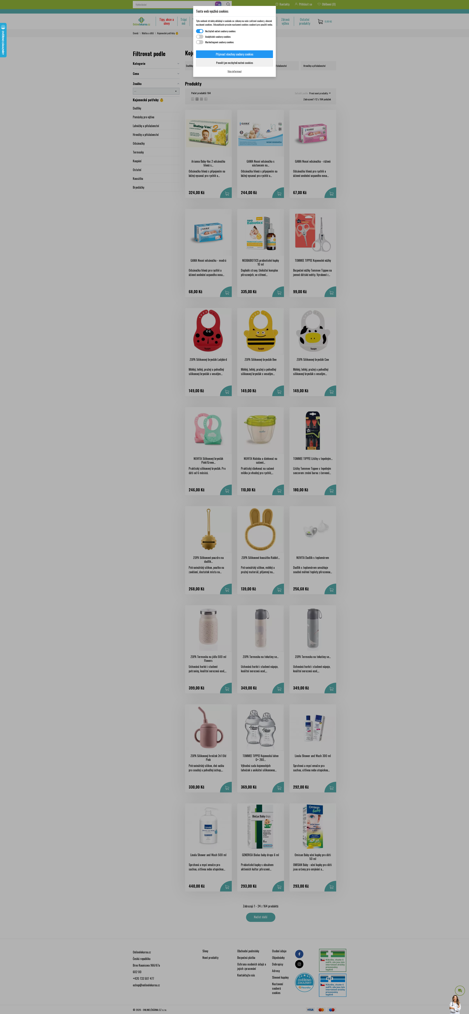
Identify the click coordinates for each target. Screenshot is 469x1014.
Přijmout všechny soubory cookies (234, 54)
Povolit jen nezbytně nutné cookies (234, 63)
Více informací (234, 71)
